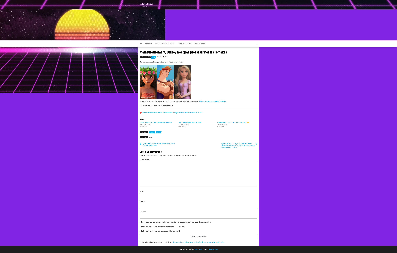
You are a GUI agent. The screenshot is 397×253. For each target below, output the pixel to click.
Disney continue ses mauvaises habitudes (212, 101)
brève (152, 132)
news (158, 132)
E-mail (142, 202)
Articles (148, 43)
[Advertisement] (198, 24)
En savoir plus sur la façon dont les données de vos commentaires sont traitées (198, 242)
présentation (200, 43)
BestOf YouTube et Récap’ (165, 43)
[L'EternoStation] (141, 43)
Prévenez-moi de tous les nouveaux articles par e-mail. (161, 231)
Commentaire (145, 160)
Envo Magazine (213, 249)
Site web (143, 212)
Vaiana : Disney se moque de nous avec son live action (156, 122)
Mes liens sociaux (185, 43)
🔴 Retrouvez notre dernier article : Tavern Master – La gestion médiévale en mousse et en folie (171, 113)
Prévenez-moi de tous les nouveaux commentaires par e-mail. (163, 227)
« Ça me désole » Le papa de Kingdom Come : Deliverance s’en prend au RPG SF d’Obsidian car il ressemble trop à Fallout (237, 145)
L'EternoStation (146, 4)
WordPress (198, 249)
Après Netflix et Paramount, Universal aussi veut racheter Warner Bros (158, 145)
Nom (142, 191)
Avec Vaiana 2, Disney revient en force (189, 122)
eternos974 (163, 57)
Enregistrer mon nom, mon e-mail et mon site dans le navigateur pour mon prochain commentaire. (176, 222)
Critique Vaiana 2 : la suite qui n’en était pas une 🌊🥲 (233, 122)
